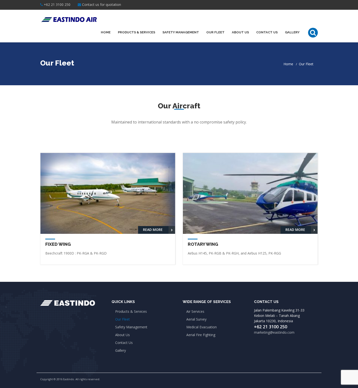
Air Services (195, 311)
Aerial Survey (196, 319)
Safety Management (180, 32)
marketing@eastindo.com (274, 332)
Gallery (292, 32)
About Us (240, 32)
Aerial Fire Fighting (200, 334)
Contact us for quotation (101, 4)
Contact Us (267, 32)
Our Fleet (215, 32)
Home (106, 32)
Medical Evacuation (201, 327)
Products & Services (136, 32)
